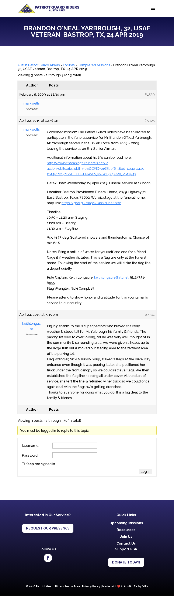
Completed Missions (94, 65)
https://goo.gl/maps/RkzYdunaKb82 (91, 203)
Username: (30, 446)
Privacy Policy (91, 586)
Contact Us (126, 543)
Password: (30, 455)
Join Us (126, 537)
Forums (69, 65)
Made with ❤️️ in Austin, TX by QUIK (125, 586)
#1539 (150, 94)
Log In (145, 472)
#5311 (150, 315)
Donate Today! (126, 562)
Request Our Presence (48, 528)
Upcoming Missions (126, 523)
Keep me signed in (40, 464)
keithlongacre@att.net (111, 277)
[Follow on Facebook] (48, 558)
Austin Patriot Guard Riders (38, 65)
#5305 (149, 121)
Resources (126, 530)
